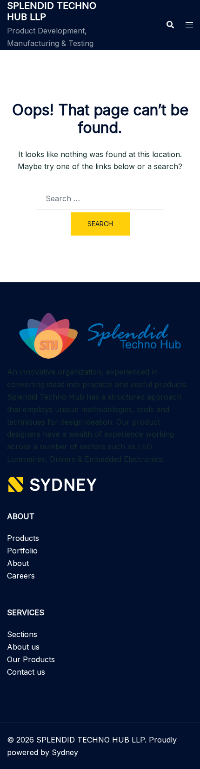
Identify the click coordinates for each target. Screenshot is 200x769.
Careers (21, 575)
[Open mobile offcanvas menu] (189, 25)
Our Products (31, 659)
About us (23, 646)
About (18, 563)
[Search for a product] (170, 24)
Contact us (26, 672)
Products (23, 538)
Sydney (65, 752)
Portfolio (22, 550)
